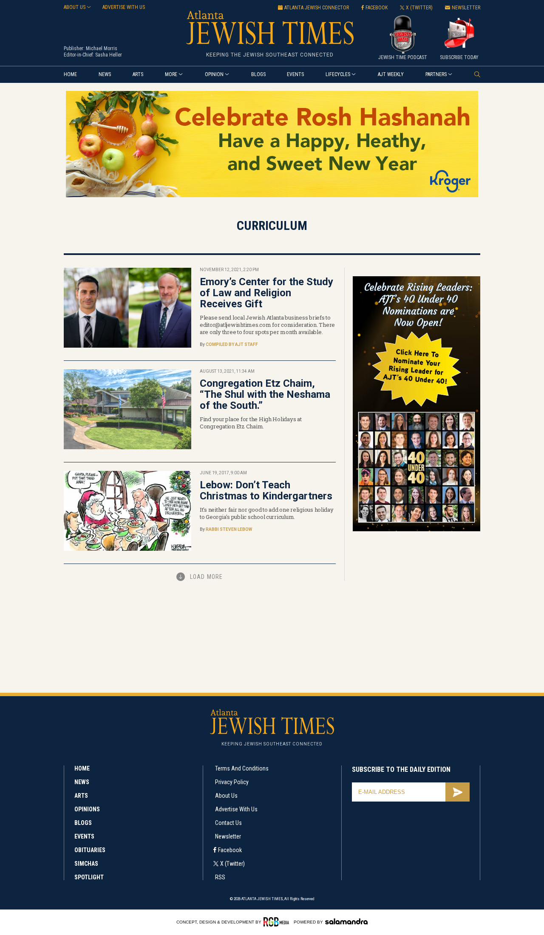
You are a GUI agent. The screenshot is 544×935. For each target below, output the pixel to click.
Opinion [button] (214, 74)
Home (70, 74)
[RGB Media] (278, 921)
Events (295, 74)
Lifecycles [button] (338, 74)
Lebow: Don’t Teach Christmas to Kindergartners (266, 490)
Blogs (258, 74)
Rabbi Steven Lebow (229, 529)
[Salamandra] (346, 921)
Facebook (230, 850)
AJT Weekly (391, 74)
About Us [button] (74, 7)
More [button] (171, 74)
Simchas (86, 863)
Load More (206, 576)
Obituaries (89, 850)
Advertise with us (123, 7)
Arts (138, 74)
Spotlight (89, 877)
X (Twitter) (232, 863)
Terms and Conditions (242, 768)
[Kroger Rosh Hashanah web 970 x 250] (272, 195)
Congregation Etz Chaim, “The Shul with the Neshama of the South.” (265, 394)
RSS (220, 877)
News (105, 74)
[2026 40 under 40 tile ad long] (416, 530)
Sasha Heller (108, 55)
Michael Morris (101, 48)
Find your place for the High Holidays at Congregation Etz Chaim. (251, 422)
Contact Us (228, 822)
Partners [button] (436, 74)
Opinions (87, 809)
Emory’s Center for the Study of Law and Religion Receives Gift (266, 293)
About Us (226, 795)
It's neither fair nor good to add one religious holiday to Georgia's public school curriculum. (267, 513)
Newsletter (228, 836)
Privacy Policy (232, 782)
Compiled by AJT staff (232, 344)
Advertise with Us (236, 809)
